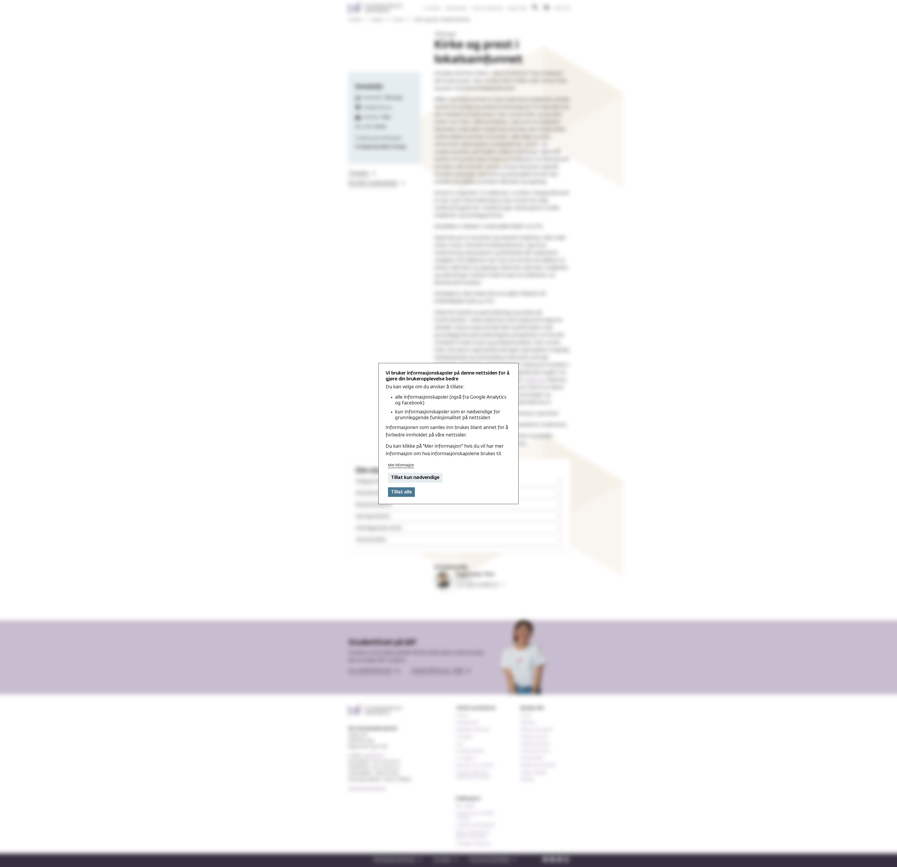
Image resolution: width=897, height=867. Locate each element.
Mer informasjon (401, 465)
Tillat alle (401, 492)
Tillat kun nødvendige (415, 477)
